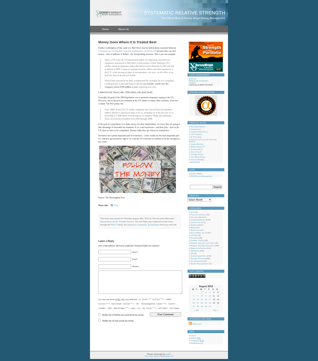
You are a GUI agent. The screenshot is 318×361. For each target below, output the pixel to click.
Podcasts (194, 238)
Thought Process (126, 221)
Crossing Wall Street (199, 132)
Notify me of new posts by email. (118, 321)
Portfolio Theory (197, 240)
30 (206, 306)
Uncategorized (196, 261)
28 (198, 306)
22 (202, 303)
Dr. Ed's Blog (195, 137)
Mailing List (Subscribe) (198, 81)
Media (193, 228)
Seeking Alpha (196, 149)
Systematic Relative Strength (184, 12)
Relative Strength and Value (202, 243)
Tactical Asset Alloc (198, 256)
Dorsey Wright (196, 174)
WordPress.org (196, 343)
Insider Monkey (196, 144)
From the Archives (198, 215)
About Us (123, 29)
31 (210, 306)
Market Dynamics (197, 147)
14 (198, 299)
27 (194, 306)
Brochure (193, 79)
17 (210, 299)
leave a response (139, 225)
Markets (193, 225)
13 (194, 299)
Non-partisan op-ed (108, 221)
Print (116, 205)
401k (192, 212)
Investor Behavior (197, 220)
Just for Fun (195, 222)
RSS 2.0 (114, 225)
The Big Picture (197, 154)
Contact (192, 83)
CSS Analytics (196, 134)
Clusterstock (195, 129)
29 (202, 306)
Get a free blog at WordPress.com (159, 356)
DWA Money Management (201, 176)
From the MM (196, 217)
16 (206, 299)
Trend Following (197, 160)
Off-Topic (194, 235)
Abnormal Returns (198, 127)
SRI (192, 253)
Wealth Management (199, 264)
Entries (195, 338)
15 (202, 299)
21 (198, 303)
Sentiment (194, 251)
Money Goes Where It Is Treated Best (127, 42)
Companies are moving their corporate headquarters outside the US (127, 51)
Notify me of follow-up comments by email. (123, 315)
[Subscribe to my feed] (190, 324)
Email (135, 259)
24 (210, 303)
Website (135, 266)
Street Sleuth (196, 152)
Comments (197, 341)
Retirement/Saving (198, 248)
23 (206, 303)
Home (105, 29)
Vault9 (168, 354)
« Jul (196, 310)
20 (194, 303)
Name (135, 252)
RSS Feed (196, 324)
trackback (154, 225)
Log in (193, 335)
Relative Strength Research (202, 246)
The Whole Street (197, 157)
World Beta (195, 162)
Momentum (195, 230)
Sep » (215, 310)
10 (210, 296)
